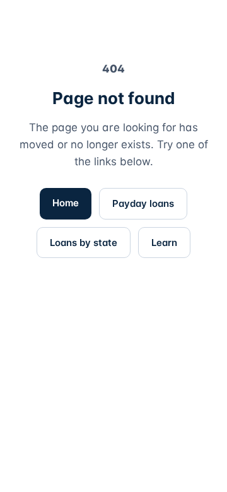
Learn (164, 243)
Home (65, 203)
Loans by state (83, 243)
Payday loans (143, 203)
